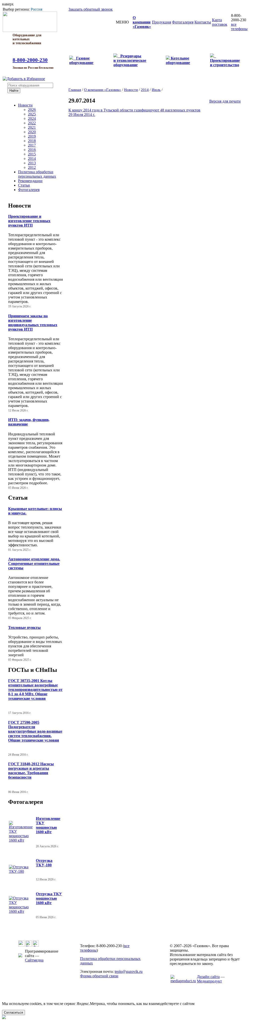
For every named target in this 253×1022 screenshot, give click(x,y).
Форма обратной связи (99, 976)
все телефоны (239, 26)
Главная (74, 89)
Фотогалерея (29, 190)
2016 (32, 150)
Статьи (24, 185)
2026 (32, 109)
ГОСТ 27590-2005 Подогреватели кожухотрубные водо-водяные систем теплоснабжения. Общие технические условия (35, 731)
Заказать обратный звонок (90, 9)
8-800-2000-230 (30, 60)
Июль (156, 89)
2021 (32, 127)
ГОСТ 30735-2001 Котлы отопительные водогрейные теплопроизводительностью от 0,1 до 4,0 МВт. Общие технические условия (35, 690)
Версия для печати (225, 101)
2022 (32, 123)
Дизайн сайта (208, 977)
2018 (32, 141)
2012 (32, 167)
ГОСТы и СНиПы (32, 670)
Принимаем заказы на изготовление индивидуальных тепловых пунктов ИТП (32, 322)
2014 (32, 158)
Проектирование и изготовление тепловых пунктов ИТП (29, 220)
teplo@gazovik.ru (129, 971)
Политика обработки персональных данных (37, 174)
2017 (32, 145)
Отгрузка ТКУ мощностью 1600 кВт (49, 898)
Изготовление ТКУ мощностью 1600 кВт (48, 825)
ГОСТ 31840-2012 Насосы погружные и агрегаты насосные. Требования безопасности (31, 770)
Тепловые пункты (24, 627)
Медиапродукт (209, 981)
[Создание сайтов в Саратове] (183, 981)
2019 (32, 136)
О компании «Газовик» (102, 89)
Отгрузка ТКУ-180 (44, 862)
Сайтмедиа (34, 960)
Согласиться (13, 1012)
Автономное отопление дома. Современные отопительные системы (34, 563)
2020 (32, 132)
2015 (32, 154)
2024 (32, 118)
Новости (25, 105)
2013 (32, 163)
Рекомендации (30, 181)
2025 (32, 114)
